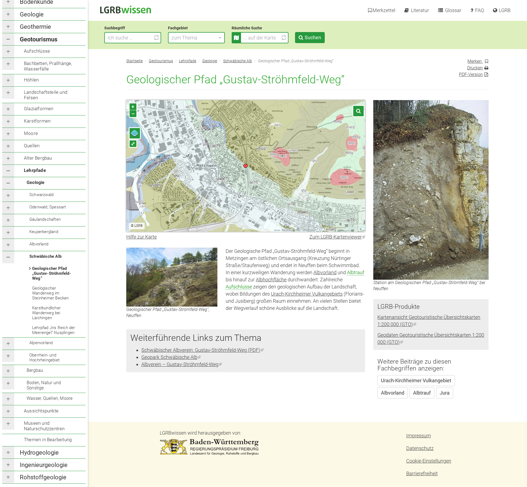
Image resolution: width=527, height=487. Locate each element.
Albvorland (38, 244)
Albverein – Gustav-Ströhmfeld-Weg (181, 364)
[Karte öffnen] (236, 37)
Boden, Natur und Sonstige (44, 385)
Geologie (32, 14)
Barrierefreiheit (422, 473)
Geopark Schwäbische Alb (171, 357)
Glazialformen (39, 108)
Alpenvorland (41, 342)
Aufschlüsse (37, 51)
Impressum (418, 435)
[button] (196, 37)
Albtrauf (355, 272)
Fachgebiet (178, 28)
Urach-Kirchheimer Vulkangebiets (307, 294)
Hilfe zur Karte (141, 237)
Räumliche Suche (247, 28)
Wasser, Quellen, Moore (49, 398)
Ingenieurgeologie (44, 464)
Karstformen (37, 121)
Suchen (313, 37)
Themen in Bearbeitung (48, 439)
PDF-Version (471, 74)
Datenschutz (420, 448)
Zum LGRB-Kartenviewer (337, 237)
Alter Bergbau (38, 158)
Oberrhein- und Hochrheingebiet (44, 358)
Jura (445, 393)
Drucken (475, 67)
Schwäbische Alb (45, 256)
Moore (31, 133)
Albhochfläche (271, 279)
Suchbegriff (114, 28)
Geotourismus (38, 39)
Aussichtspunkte (41, 411)
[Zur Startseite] (125, 9)
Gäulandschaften (45, 219)
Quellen (32, 145)
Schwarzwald (41, 194)
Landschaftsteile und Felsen (45, 94)
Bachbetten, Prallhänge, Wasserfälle (48, 66)
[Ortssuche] (358, 111)
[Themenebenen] (135, 133)
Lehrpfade (35, 170)
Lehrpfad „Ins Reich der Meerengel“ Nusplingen (53, 330)
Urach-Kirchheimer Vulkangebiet (416, 380)
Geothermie (35, 26)
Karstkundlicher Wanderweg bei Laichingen (46, 312)
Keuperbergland (43, 231)
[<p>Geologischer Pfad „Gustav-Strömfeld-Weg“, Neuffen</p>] (171, 277)
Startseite (134, 61)
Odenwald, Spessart (47, 207)
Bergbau (35, 370)
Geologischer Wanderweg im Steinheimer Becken (50, 293)
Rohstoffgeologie (43, 477)
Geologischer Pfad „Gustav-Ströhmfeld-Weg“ (51, 273)
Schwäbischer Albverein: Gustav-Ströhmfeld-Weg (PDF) (202, 350)
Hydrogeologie (39, 452)
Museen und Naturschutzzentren (44, 425)
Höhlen (31, 80)
